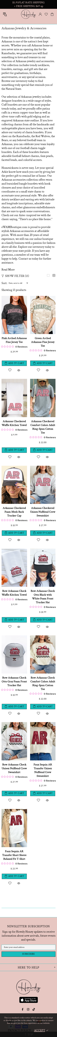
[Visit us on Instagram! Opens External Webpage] (28, 1009)
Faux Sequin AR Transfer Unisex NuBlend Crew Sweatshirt (43, 770)
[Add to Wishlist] (9, 370)
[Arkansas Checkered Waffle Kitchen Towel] (14, 380)
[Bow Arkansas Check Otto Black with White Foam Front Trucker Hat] (43, 550)
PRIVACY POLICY (19, 1030)
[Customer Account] (40, 14)
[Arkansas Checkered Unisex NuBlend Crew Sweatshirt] (43, 467)
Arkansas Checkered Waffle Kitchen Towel (14, 423)
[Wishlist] (46, 14)
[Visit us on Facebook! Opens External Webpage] (23, 1009)
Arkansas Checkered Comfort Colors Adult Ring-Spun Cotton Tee (42, 427)
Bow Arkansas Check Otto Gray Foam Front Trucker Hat (14, 681)
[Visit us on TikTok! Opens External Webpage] (34, 1009)
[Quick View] (18, 370)
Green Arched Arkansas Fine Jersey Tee (42, 342)
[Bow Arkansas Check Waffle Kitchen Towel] (14, 550)
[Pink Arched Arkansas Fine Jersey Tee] (14, 297)
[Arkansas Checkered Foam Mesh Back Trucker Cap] (14, 467)
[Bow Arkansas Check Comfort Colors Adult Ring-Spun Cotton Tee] (43, 636)
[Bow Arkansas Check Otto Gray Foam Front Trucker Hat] (14, 636)
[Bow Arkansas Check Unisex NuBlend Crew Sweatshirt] (14, 723)
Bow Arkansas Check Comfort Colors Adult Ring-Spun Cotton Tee (42, 683)
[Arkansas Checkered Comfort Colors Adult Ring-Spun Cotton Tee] (43, 380)
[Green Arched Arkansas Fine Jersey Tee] (43, 297)
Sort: (4, 283)
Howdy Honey (29, 14)
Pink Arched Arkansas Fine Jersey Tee (14, 340)
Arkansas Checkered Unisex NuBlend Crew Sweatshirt (42, 512)
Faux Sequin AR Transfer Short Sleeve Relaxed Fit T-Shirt (14, 855)
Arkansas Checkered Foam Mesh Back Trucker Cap (14, 512)
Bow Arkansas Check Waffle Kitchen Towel (14, 593)
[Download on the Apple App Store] (28, 1000)
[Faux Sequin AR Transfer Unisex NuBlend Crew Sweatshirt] (43, 723)
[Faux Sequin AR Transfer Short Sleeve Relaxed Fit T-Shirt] (14, 810)
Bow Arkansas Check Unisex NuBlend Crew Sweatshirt (14, 768)
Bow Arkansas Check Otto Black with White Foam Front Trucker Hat (43, 596)
